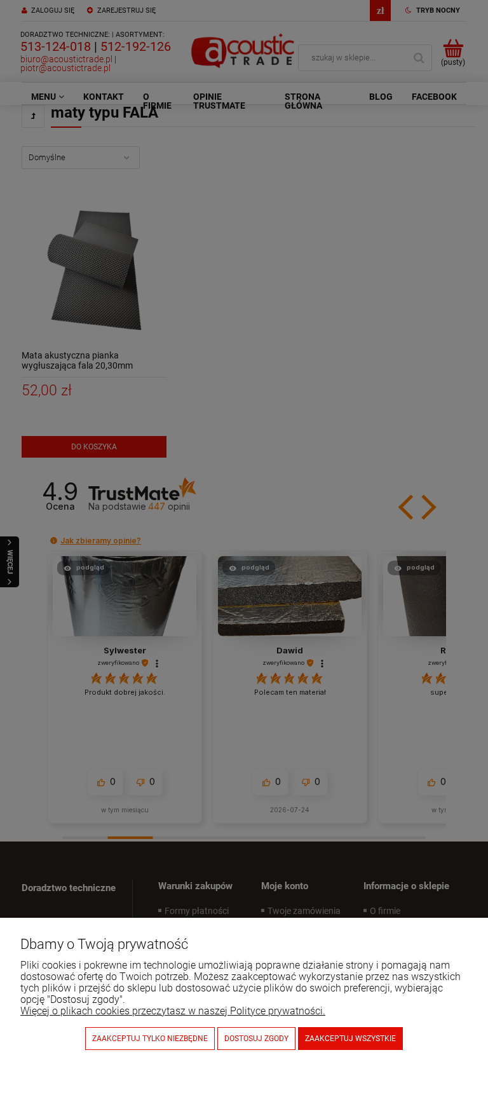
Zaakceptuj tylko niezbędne (150, 1038)
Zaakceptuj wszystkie (350, 1038)
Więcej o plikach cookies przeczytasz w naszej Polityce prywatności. (172, 1011)
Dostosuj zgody (256, 1038)
